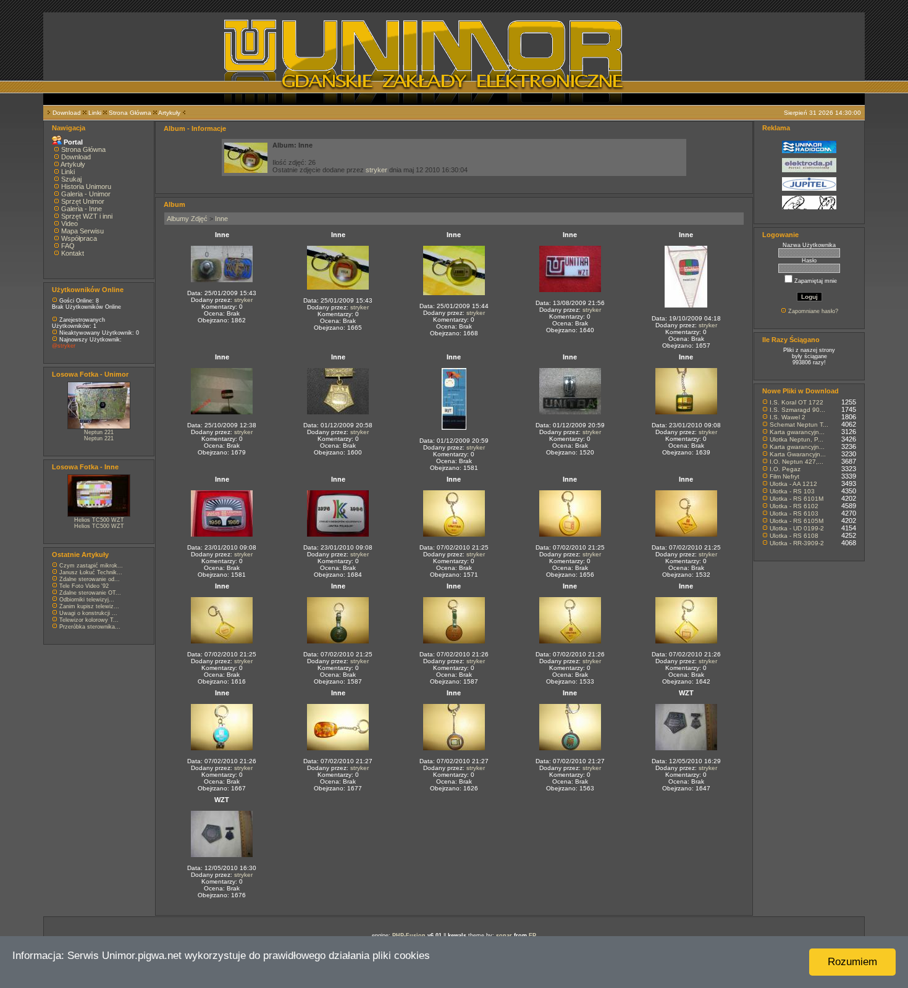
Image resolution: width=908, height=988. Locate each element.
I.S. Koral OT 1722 (796, 402)
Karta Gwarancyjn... (798, 454)
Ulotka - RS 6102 (794, 506)
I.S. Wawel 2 (787, 417)
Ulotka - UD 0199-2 (797, 528)
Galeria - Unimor (86, 194)
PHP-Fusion (409, 935)
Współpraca (79, 238)
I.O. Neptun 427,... (796, 461)
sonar (504, 935)
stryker (376, 170)
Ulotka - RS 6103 (794, 513)
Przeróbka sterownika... (89, 627)
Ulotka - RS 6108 (794, 535)
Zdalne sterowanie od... (89, 579)
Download (67, 112)
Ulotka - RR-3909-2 (797, 543)
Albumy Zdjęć (187, 218)
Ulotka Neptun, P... (796, 439)
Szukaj (71, 179)
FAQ (68, 245)
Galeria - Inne (81, 208)
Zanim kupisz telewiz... (89, 606)
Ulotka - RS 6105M (796, 520)
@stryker (63, 346)
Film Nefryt (784, 476)
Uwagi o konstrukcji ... (88, 613)
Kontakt (72, 253)
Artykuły (169, 112)
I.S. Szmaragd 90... (797, 409)
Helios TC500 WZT (99, 520)
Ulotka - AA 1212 (793, 483)
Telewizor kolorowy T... (89, 620)
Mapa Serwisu (82, 231)
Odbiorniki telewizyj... (86, 600)
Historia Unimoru (86, 186)
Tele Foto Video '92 (84, 586)
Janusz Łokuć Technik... (90, 572)
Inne (221, 218)
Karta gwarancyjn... (797, 432)
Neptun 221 (99, 432)
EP (532, 935)
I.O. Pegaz (785, 469)
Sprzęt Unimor (82, 201)
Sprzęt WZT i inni (86, 216)
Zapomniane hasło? (813, 311)
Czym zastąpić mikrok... (91, 566)
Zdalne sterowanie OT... (90, 593)
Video (69, 223)
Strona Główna (130, 112)
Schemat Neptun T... (799, 424)
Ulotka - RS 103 (792, 491)
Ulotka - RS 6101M (796, 498)
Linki (94, 112)
